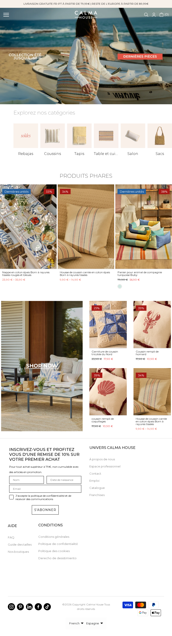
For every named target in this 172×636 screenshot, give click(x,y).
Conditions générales (53, 536)
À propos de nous (102, 459)
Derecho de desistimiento (57, 558)
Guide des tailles (20, 544)
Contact (95, 473)
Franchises (97, 495)
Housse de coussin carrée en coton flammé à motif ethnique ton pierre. (25, 274)
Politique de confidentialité (58, 544)
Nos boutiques (18, 551)
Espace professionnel (104, 466)
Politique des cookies (54, 551)
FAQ (11, 537)
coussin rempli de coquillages (103, 420)
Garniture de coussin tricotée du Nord (105, 353)
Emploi (94, 480)
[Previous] (5, 227)
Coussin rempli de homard (147, 353)
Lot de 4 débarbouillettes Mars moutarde (86, 272)
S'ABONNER (45, 510)
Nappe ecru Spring (130, 272)
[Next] (167, 227)
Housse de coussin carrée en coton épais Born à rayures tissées (151, 421)
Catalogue (97, 488)
